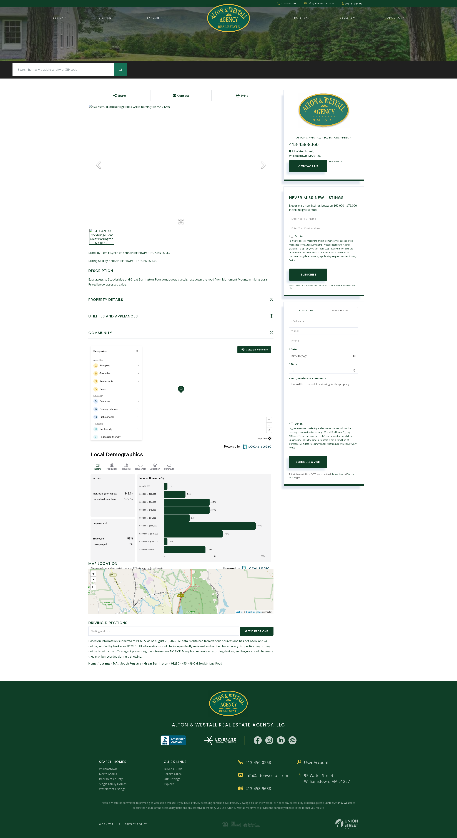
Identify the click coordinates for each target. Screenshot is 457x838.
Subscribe (308, 274)
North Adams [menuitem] (108, 774)
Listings (104, 663)
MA (115, 663)
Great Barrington (156, 663)
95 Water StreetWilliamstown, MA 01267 (327, 778)
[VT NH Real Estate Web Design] (346, 824)
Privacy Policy (337, 474)
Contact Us (308, 166)
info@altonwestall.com (321, 3)
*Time (293, 364)
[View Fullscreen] (93, 587)
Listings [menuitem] (105, 17)
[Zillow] (292, 740)
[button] (120, 69)
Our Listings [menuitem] (172, 779)
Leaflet (239, 611)
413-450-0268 (288, 3)
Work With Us (109, 824)
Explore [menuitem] (153, 17)
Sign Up (358, 3)
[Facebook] (258, 740)
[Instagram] (269, 740)
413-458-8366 (304, 144)
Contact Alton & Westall (338, 802)
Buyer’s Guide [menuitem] (173, 769)
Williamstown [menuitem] (108, 769)
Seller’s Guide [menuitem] (173, 774)
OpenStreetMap (254, 611)
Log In (348, 3)
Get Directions (256, 631)
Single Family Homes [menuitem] (113, 784)
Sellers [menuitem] (346, 17)
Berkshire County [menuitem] (111, 779)
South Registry (130, 663)
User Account (316, 762)
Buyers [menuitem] (299, 17)
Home (92, 663)
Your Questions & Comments (307, 378)
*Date (293, 349)
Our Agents (335, 161)
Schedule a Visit (341, 310)
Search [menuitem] (58, 17)
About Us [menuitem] (394, 17)
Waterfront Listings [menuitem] (112, 789)
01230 (175, 663)
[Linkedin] (281, 740)
